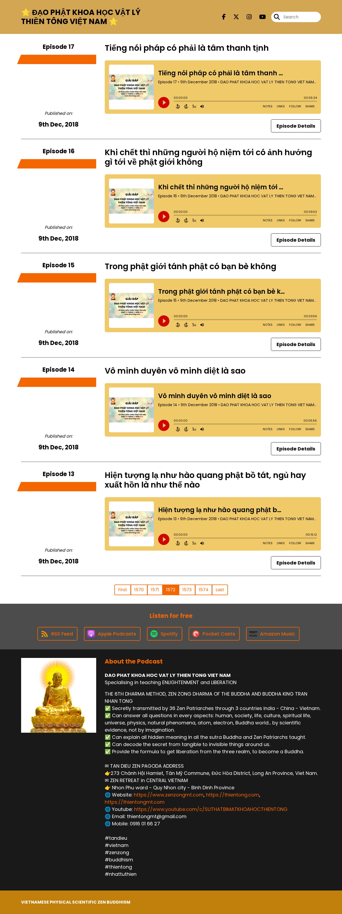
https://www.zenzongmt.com (169, 794)
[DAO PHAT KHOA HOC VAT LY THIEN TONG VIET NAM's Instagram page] (246, 17)
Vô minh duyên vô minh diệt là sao (175, 370)
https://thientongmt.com (135, 802)
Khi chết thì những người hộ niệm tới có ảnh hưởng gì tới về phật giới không (208, 157)
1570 (139, 590)
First (122, 590)
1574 (203, 590)
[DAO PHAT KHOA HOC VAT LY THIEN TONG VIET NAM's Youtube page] (259, 17)
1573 (187, 590)
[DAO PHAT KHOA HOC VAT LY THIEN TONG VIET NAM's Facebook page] (224, 17)
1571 (155, 590)
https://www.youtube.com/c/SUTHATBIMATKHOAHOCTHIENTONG (210, 809)
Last (220, 590)
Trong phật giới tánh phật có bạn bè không (190, 266)
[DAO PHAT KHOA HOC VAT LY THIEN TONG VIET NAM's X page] (233, 17)
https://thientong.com (232, 794)
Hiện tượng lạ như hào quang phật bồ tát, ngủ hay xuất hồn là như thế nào (205, 480)
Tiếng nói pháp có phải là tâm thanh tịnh (187, 48)
